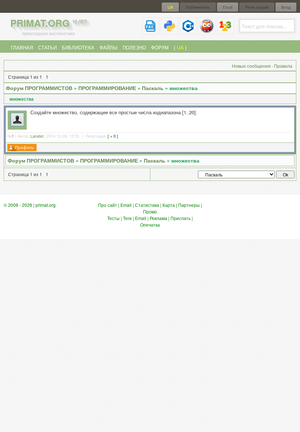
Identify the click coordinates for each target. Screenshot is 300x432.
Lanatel (36, 136)
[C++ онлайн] (188, 32)
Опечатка (150, 224)
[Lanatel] (17, 124)
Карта (168, 205)
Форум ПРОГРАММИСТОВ (39, 88)
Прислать (180, 218)
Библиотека (78, 47)
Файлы (108, 47)
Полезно (134, 47)
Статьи (47, 47)
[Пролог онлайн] (206, 32)
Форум (160, 47)
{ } (180, 47)
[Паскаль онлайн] (151, 32)
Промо (150, 211)
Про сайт (107, 205)
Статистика (147, 205)
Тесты (113, 218)
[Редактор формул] (225, 32)
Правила (283, 66)
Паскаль (153, 88)
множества (183, 88)
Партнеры (189, 205)
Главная (22, 47)
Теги (127, 218)
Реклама (158, 218)
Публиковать (198, 7)
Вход (285, 7)
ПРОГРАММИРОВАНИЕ (107, 88)
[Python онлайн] (169, 32)
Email (227, 7)
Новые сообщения (251, 66)
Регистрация (257, 7)
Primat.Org (48, 23)
